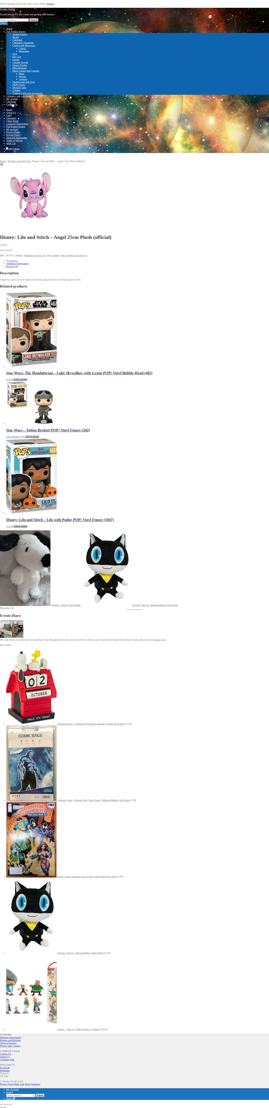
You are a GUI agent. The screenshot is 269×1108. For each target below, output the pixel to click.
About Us (11, 112)
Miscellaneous (19, 68)
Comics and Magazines (23, 45)
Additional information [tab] (17, 263)
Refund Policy (13, 135)
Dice (14, 54)
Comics (22, 48)
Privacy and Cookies (10, 1046)
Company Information (17, 123)
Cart (8, 115)
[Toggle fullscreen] (4, 1104)
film (63, 255)
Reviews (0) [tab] (12, 266)
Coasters (23, 79)
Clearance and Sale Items (18, 96)
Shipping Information (16, 138)
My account (12, 99)
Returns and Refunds (10, 1040)
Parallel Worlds (7, 9)
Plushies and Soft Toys (23, 82)
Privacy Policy (13, 132)
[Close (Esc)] (10, 1104)
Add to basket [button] (20, 379)
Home (9, 28)
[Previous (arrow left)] (1, 1107)
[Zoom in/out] (1, 1104)
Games (15, 59)
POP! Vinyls (18, 85)
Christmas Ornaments (23, 42)
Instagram (5, 1070)
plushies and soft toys (76, 255)
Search (34, 20)
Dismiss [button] (50, 3)
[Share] (7, 1104)
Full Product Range (15, 31)
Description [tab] (12, 260)
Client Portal (12, 121)
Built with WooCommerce (27, 1084)
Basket (10, 1098)
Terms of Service (14, 140)
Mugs (21, 73)
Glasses (22, 76)
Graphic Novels (20, 62)
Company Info (7, 1059)
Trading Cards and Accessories (27, 93)
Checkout (11, 101)
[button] (1, 164)
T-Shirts (16, 90)
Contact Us (11, 104)
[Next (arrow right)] (4, 1107)
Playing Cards (19, 87)
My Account (12, 1089)
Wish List (11, 143)
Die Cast (16, 56)
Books (15, 37)
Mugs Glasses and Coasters (25, 71)
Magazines (24, 51)
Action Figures (19, 34)
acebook (5, 1067)
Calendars (17, 40)
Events (156, 639)
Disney (56, 255)
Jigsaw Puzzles (19, 65)
